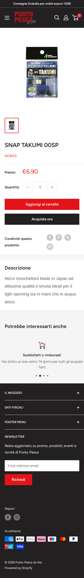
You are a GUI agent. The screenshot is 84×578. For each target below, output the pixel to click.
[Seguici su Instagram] (17, 517)
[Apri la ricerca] (57, 17)
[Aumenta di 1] (52, 187)
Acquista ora (42, 219)
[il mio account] (66, 17)
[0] (75, 17)
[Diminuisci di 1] (27, 187)
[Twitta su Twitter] (67, 237)
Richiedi (18, 479)
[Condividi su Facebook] (50, 237)
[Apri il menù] (7, 18)
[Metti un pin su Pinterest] (59, 237)
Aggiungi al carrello (42, 204)
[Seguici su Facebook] (8, 517)
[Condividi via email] (50, 246)
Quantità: (12, 187)
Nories (11, 156)
